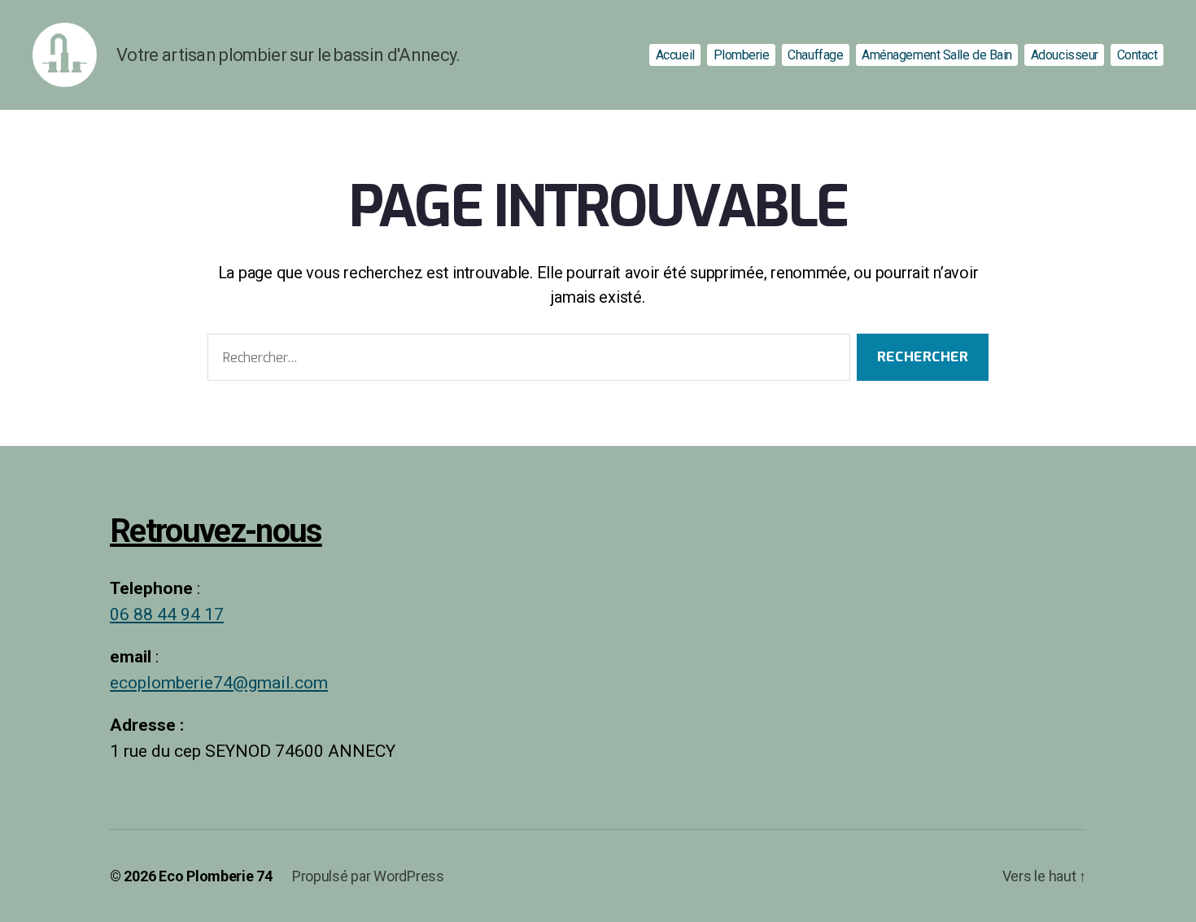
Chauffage (815, 55)
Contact (1137, 55)
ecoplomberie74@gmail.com (219, 683)
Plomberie (742, 55)
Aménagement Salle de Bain (937, 55)
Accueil (675, 55)
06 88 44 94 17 (167, 615)
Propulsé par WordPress (368, 876)
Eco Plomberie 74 (216, 876)
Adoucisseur (1064, 55)
